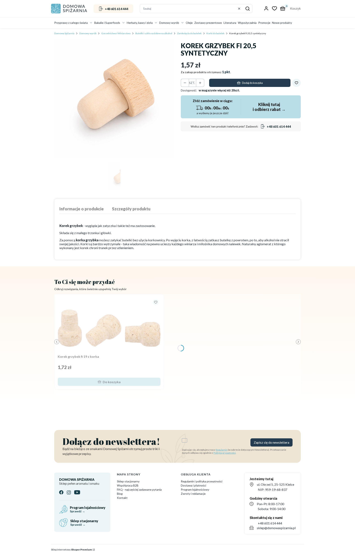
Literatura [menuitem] (230, 22)
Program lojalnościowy (195, 489)
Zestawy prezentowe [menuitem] (208, 22)
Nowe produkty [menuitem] (282, 22)
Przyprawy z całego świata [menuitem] (71, 22)
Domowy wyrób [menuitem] (169, 22)
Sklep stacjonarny (128, 481)
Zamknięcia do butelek (189, 33)
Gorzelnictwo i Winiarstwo (115, 33)
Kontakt (122, 497)
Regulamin (221, 449)
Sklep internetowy (71, 549)
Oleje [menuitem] (189, 22)
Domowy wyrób (87, 33)
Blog (120, 493)
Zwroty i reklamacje (193, 493)
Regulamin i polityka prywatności (201, 481)
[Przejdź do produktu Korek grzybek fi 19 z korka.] (109, 325)
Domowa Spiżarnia (64, 33)
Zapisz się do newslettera (271, 442)
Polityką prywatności (224, 452)
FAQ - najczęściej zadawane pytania (139, 489)
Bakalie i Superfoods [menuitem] (107, 22)
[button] (247, 8)
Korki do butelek (215, 33)
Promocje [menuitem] (264, 22)
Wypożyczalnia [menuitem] (247, 22)
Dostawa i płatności (193, 485)
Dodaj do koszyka (252, 82)
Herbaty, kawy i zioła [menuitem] (140, 22)
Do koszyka (112, 382)
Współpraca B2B (127, 485)
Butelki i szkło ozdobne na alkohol (153, 33)
